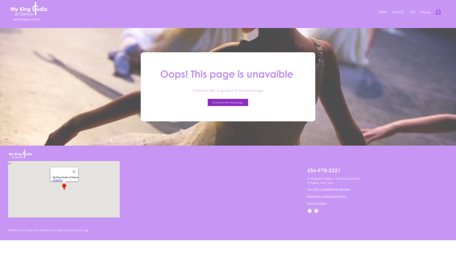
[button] (383, 12)
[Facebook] (309, 210)
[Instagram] (316, 210)
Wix (86, 230)
